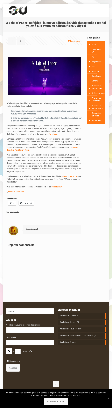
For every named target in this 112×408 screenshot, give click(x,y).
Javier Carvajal (32, 229)
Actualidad (96, 120)
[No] (108, 398)
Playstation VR (96, 50)
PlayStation (96, 62)
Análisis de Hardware (96, 99)
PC (93, 57)
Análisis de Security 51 (69, 322)
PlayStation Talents (16, 192)
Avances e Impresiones (97, 87)
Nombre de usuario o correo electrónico (23, 325)
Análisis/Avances (99, 93)
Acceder (13, 368)
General (95, 81)
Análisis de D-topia (68, 342)
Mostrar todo (74, 41)
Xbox (94, 44)
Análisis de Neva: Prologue (71, 329)
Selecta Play (56, 187)
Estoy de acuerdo (56, 401)
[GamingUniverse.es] (18, 10)
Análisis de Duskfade (69, 315)
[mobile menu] (101, 10)
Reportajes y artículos (97, 114)
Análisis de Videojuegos (97, 106)
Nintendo (95, 71)
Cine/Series (96, 76)
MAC (94, 66)
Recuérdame (14, 361)
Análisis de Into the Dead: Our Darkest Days (78, 335)
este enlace (52, 134)
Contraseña (11, 337)
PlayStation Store (69, 176)
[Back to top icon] (56, 384)
